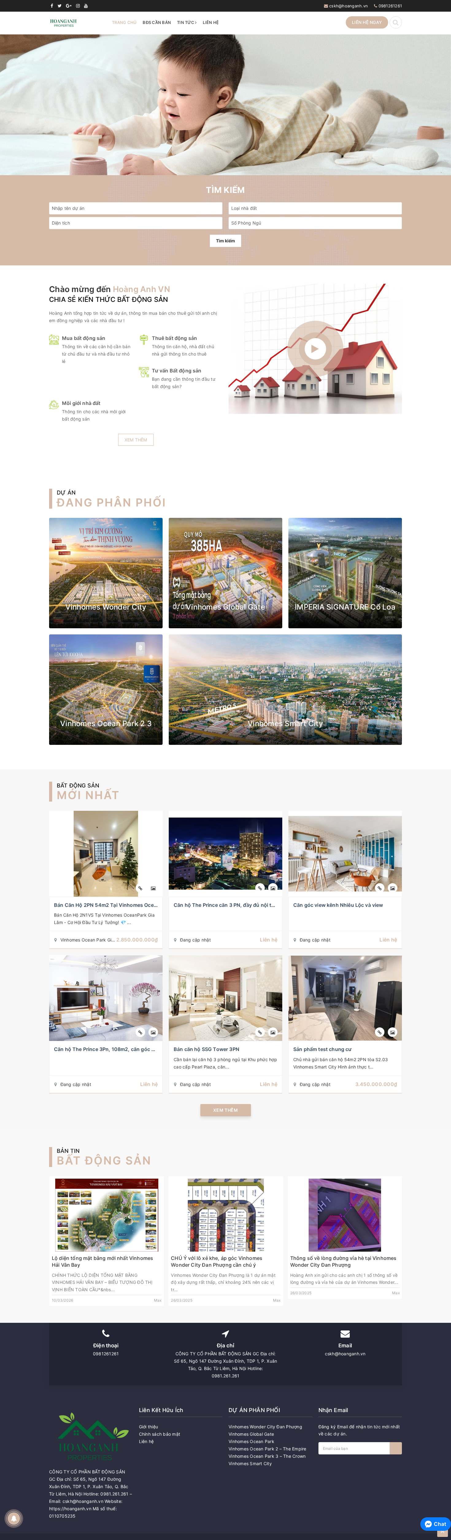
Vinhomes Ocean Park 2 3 (106, 723)
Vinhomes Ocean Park (251, 1441)
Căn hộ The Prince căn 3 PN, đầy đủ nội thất (226, 905)
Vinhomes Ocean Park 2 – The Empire (267, 1448)
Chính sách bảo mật (159, 1434)
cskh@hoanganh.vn (348, 5)
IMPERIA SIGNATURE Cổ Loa (345, 607)
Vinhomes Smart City (285, 723)
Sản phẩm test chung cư (322, 1049)
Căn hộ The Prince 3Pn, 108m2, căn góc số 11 (109, 1049)
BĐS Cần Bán (157, 22)
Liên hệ (211, 22)
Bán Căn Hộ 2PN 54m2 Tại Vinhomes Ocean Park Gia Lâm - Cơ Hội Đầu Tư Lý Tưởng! (155, 905)
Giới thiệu (148, 1426)
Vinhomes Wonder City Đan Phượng (265, 1426)
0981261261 (390, 5)
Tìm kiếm (225, 240)
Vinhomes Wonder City (106, 607)
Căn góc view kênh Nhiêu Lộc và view (338, 905)
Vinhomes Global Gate (225, 607)
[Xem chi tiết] (140, 888)
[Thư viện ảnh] (153, 888)
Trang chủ (124, 22)
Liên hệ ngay (367, 22)
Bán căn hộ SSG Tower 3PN (206, 1049)
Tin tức (186, 22)
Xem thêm (136, 439)
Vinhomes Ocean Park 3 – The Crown (267, 1456)
